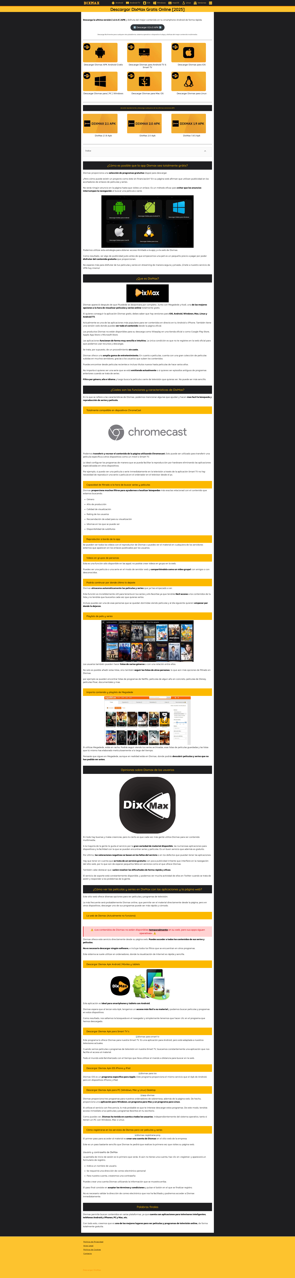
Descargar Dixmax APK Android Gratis (103, 64)
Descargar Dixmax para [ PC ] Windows (103, 93)
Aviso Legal (88, 1246)
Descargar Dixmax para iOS (192, 64)
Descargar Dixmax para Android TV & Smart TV (147, 66)
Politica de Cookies (92, 1250)
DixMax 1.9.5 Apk (191, 135)
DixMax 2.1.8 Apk (103, 135)
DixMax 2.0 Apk (147, 135)
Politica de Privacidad (93, 1242)
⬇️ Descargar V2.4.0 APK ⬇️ (147, 27)
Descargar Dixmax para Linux (191, 93)
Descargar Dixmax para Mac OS (147, 93)
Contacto (87, 1254)
